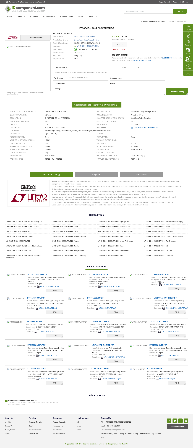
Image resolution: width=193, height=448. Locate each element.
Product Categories (59, 422)
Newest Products (59, 434)
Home (9, 16)
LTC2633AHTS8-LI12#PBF (165, 298)
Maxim (79, 430)
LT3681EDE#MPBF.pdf (107, 308)
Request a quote (165, 2)
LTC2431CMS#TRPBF (98, 274)
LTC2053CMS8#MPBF (38, 274)
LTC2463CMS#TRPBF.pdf (172, 284)
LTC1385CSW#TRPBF (99, 321)
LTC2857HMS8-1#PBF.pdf (111, 379)
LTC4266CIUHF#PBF (36, 345)
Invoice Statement (35, 430)
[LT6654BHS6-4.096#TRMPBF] (27, 47)
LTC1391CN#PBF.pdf (167, 379)
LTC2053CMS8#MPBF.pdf (49, 286)
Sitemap (185, 2)
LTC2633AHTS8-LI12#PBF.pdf (176, 308)
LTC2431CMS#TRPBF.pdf (110, 286)
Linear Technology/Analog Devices (86, 40)
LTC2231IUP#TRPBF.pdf (170, 332)
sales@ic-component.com (141, 60)
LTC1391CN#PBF (154, 369)
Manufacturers (49, 16)
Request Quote (66, 16)
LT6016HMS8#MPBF (36, 298)
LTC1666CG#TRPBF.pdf (170, 355)
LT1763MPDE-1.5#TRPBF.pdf (114, 357)
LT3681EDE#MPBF (95, 298)
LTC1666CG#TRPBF (158, 345)
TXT (126, 444)
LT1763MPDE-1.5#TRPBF (103, 345)
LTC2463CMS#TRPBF (160, 274)
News (80, 16)
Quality (31, 426)
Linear (163, 22)
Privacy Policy (10, 430)
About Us (21, 16)
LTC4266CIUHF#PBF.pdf (48, 355)
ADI (78, 422)
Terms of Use (33, 434)
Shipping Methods (35, 422)
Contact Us (92, 16)
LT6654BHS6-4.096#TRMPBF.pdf (89, 46)
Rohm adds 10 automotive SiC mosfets (22, 401)
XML (122, 444)
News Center (57, 430)
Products (34, 16)
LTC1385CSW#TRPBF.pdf (110, 332)
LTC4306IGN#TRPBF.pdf (48, 379)
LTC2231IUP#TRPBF (159, 321)
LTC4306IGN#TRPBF (36, 369)
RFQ (55, 290)
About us (176, 2)
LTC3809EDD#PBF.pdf (46, 332)
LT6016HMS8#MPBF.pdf (48, 308)
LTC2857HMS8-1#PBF (99, 369)
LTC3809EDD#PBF (34, 321)
